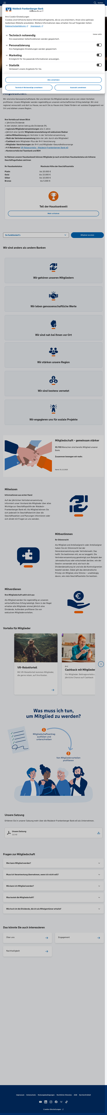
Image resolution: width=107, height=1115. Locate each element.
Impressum (35, 26)
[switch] (99, 45)
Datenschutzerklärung (15, 26)
